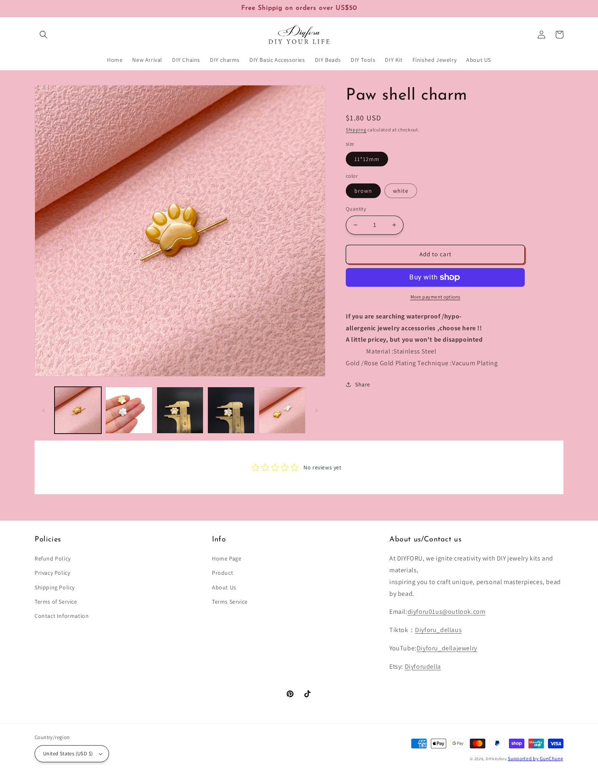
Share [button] (362, 384)
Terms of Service (56, 601)
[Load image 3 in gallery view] (180, 410)
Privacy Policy (52, 572)
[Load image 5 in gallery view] (282, 410)
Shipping (356, 129)
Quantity (356, 208)
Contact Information (62, 615)
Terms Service (230, 601)
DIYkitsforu (496, 758)
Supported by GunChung (535, 758)
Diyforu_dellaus (438, 630)
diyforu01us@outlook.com (447, 611)
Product (222, 572)
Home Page (226, 558)
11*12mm (367, 159)
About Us (224, 587)
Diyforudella (423, 666)
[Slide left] (43, 410)
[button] (43, 35)
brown (363, 190)
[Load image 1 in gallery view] (78, 410)
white (400, 190)
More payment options (435, 297)
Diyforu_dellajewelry (447, 648)
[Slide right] (316, 410)
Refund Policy (53, 558)
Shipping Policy (55, 587)
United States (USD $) (68, 753)
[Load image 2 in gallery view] (128, 410)
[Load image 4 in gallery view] (230, 410)
